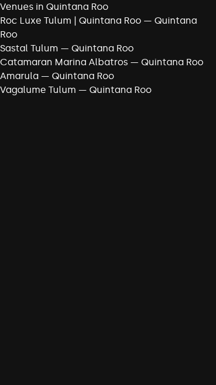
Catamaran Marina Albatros (64, 62)
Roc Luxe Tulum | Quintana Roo (70, 20)
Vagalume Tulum (38, 89)
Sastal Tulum (29, 48)
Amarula (19, 75)
